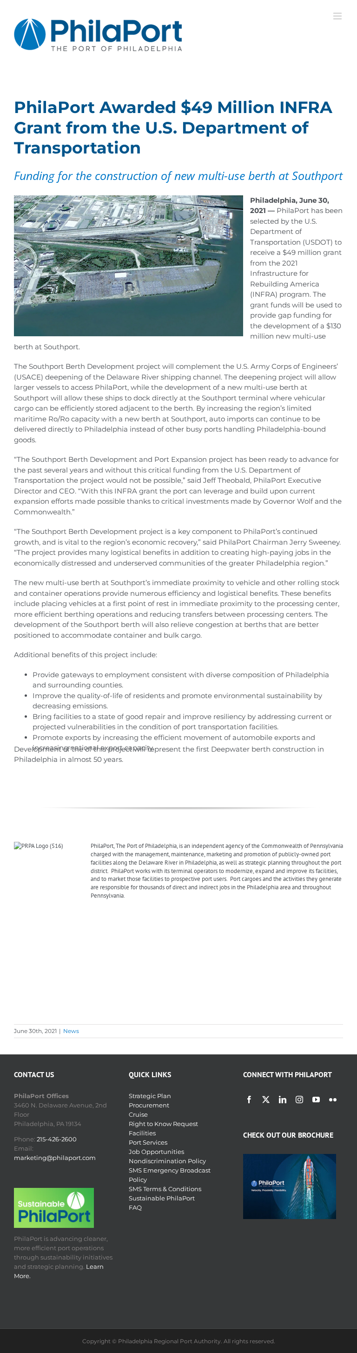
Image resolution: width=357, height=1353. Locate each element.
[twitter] (266, 1099)
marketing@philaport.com (55, 1157)
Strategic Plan (150, 1096)
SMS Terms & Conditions (165, 1189)
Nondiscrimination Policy (167, 1161)
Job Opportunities (156, 1151)
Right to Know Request (163, 1123)
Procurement (149, 1105)
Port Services (148, 1142)
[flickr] (333, 1099)
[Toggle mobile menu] (338, 16)
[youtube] (316, 1099)
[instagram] (299, 1099)
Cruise (138, 1114)
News (71, 1030)
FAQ (135, 1207)
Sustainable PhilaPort (162, 1198)
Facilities (142, 1133)
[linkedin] (282, 1099)
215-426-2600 (57, 1139)
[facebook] (249, 1099)
